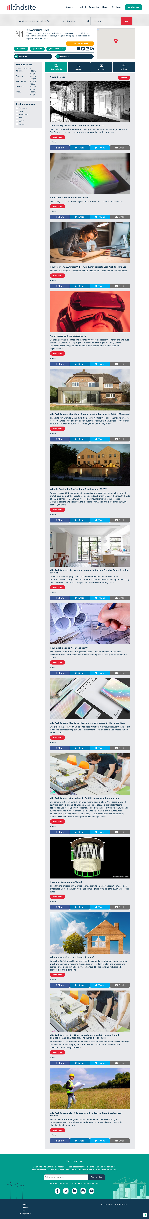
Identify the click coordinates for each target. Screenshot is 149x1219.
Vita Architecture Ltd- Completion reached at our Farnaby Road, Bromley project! (89, 571)
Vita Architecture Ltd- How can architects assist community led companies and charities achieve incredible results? (84, 1036)
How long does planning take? (66, 882)
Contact (25, 1208)
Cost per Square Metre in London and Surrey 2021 (77, 125)
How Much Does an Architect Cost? (69, 197)
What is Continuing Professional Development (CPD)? (79, 489)
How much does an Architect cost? (69, 648)
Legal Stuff (26, 1214)
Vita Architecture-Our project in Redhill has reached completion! (84, 798)
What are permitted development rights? (72, 957)
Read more (58, 137)
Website (38, 49)
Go (126, 21)
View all (124, 78)
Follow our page (81, 43)
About (24, 1204)
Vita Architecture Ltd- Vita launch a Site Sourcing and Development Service (86, 1114)
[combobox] (41, 19)
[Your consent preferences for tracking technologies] (145, 1215)
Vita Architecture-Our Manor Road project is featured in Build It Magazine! (90, 414)
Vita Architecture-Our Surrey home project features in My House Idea (87, 723)
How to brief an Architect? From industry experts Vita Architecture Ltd (88, 267)
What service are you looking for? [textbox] (35, 21)
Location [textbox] (71, 21)
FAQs (24, 1211)
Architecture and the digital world (68, 336)
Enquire (22, 49)
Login (118, 7)
